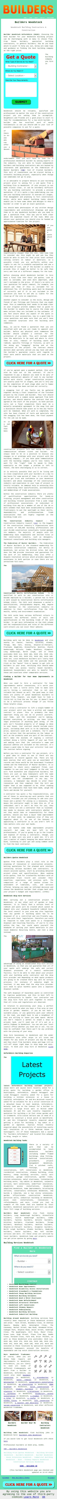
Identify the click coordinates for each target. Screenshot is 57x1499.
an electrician (26, 1384)
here (35, 1238)
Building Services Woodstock (19, 1243)
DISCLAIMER (50, 17)
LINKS (30, 17)
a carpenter (10, 1393)
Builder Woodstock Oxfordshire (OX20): (22, 34)
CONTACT (42, 17)
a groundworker (41, 1377)
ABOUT (36, 17)
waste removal (24, 1380)
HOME (25, 17)
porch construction (39, 1387)
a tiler (7, 1398)
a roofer (32, 1398)
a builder (45, 1106)
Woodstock (39, 640)
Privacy (51, 1478)
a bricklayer (33, 1391)
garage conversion (12, 1405)
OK (43, 1497)
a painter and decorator (27, 1403)
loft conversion (42, 1400)
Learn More (31, 1497)
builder (7, 1118)
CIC (35, 523)
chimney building (24, 1389)
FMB (23, 170)
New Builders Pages (20, 1478)
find (42, 1213)
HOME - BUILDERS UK (28, 1466)
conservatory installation (41, 1382)
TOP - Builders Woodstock (15, 1449)
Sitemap (5, 1478)
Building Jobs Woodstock (30, 1435)
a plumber (34, 1396)
